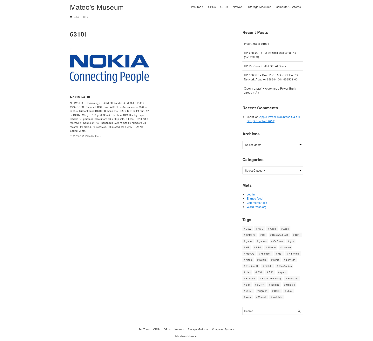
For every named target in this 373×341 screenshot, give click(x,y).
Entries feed (255, 198)
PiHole (268, 266)
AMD (260, 228)
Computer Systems (223, 329)
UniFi (277, 290)
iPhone (272, 247)
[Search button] (299, 311)
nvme (276, 259)
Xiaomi (262, 297)
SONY (260, 284)
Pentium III (252, 266)
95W (248, 228)
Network (179, 329)
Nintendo (294, 253)
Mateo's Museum (97, 7)
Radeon (250, 278)
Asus (286, 228)
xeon (249, 297)
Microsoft (266, 253)
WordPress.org (257, 207)
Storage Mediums (198, 329)
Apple (273, 228)
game (249, 241)
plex (248, 272)
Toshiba (275, 284)
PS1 (259, 272)
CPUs (156, 329)
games (263, 241)
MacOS (250, 253)
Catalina (250, 234)
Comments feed (257, 203)
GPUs (167, 329)
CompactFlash (280, 234)
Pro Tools (144, 329)
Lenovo (286, 247)
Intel (258, 247)
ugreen (263, 290)
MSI (280, 253)
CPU (297, 234)
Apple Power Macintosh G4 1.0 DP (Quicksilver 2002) (273, 119)
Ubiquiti (290, 284)
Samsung (293, 278)
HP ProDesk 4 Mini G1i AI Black (265, 66)
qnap (283, 272)
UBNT (249, 290)
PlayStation (285, 266)
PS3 (271, 272)
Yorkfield (278, 297)
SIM (248, 284)
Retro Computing (271, 278)
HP (247, 247)
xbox (289, 290)
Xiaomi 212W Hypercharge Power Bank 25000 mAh (270, 90)
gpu (292, 241)
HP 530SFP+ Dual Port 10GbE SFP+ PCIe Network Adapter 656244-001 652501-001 (272, 77)
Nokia (249, 259)
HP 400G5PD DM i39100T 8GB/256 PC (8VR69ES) (270, 55)
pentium (290, 259)
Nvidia (263, 259)
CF (264, 234)
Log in (251, 194)
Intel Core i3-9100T (256, 44)
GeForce (278, 241)
